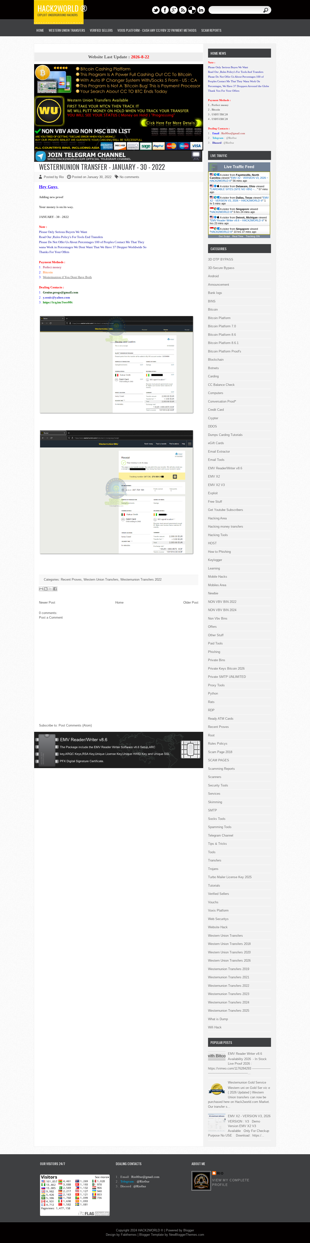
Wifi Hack (215, 1027)
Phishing (214, 652)
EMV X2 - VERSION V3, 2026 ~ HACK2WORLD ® (239, 199)
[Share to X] (50, 588)
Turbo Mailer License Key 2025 (230, 877)
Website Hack (218, 927)
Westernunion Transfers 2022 (141, 579)
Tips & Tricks (217, 844)
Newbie (213, 593)
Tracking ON (253, 236)
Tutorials (214, 885)
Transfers (214, 860)
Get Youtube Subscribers (225, 510)
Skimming (215, 802)
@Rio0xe (231, 138)
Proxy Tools (216, 685)
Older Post (190, 602)
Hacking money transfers (225, 526)
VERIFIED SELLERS (101, 30)
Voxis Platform (218, 910)
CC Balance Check (221, 385)
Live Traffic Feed (239, 167)
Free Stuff (215, 501)
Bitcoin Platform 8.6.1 (223, 343)
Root (211, 735)
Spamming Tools (220, 827)
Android (213, 276)
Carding (213, 376)
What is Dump (218, 1019)
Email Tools (216, 460)
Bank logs (215, 293)
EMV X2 (214, 476)
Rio (220, 1173)
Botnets (213, 368)
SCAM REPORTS (211, 30)
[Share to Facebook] (55, 588)
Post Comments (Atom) (75, 725)
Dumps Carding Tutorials (225, 435)
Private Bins (216, 660)
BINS (212, 301)
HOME (40, 30)
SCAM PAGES (218, 760)
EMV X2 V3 (216, 485)
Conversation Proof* (222, 401)
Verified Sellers (218, 894)
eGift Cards (216, 443)
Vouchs (213, 902)
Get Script (224, 236)
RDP (211, 710)
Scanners (214, 777)
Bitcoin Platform (219, 318)
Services (214, 793)
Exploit (213, 493)
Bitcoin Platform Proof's (224, 351)
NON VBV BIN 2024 (222, 610)
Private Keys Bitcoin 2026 (226, 668)
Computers (215, 393)
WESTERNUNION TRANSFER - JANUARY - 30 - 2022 (102, 167)
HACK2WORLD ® (221, 211)
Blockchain (216, 359)
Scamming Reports (221, 769)
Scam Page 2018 (220, 752)
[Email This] (41, 588)
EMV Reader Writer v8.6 (245, 1054)
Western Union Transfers (67, 30)
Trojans (213, 869)
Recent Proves (71, 579)
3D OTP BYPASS (220, 259)
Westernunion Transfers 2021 (228, 977)
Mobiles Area (217, 585)
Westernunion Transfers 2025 (228, 1010)
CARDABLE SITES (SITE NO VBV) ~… (234, 189)
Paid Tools (215, 643)
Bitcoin (213, 309)
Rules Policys (217, 743)
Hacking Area (217, 518)
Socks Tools (216, 819)
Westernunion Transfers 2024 (228, 1002)
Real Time (237, 236)
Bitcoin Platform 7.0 (222, 326)
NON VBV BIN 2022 (222, 602)
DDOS (212, 426)
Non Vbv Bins (217, 618)
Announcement (218, 284)
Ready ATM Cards (220, 718)
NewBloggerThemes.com (186, 1234)
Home (119, 602)
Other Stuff (216, 635)
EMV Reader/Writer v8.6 (225, 468)
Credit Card (216, 410)
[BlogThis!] (45, 588)
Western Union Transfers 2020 (229, 952)
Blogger (188, 1230)
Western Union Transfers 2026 (229, 960)
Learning (214, 568)
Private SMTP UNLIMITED (227, 677)
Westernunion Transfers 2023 (228, 994)
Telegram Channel (220, 835)
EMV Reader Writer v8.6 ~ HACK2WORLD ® (237, 220)
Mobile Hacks (217, 576)
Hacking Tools (218, 535)
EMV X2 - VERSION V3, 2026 (249, 1116)
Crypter (213, 418)
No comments (129, 177)
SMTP (212, 810)
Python (213, 693)
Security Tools (218, 785)
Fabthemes (129, 1234)
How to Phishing (219, 552)
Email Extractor (219, 451)
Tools (212, 852)
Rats (211, 702)
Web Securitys (218, 919)
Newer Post (47, 602)
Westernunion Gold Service (247, 1082)
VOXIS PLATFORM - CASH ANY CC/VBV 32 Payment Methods (156, 30)
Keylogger (215, 560)
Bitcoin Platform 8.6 (222, 335)
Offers (212, 627)
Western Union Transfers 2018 (229, 944)
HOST (212, 543)
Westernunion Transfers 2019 (228, 969)
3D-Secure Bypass (221, 268)
